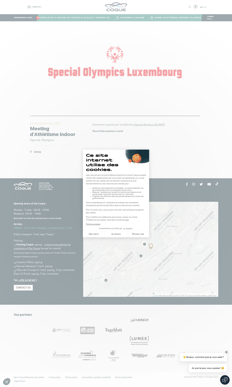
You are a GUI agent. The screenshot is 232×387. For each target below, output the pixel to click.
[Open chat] (225, 380)
